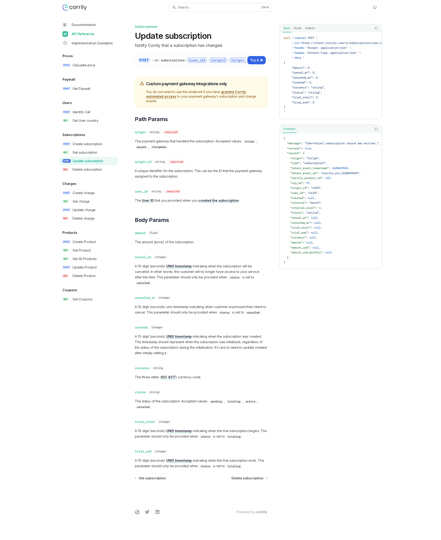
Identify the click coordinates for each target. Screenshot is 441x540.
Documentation (84, 25)
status (140, 392)
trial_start (145, 422)
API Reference (83, 34)
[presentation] (331, 75)
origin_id (143, 162)
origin (140, 132)
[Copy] (242, 60)
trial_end (143, 451)
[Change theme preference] (375, 7)
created (141, 327)
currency (142, 368)
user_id (141, 191)
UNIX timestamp (179, 266)
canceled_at (145, 298)
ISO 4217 (168, 377)
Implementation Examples (92, 43)
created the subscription (218, 200)
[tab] (287, 28)
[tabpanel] (331, 75)
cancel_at (143, 257)
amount (140, 233)
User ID (148, 200)
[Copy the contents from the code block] (376, 28)
